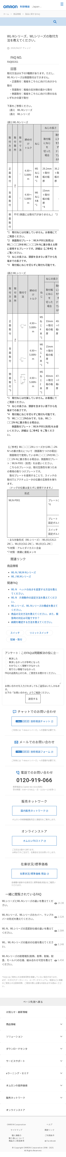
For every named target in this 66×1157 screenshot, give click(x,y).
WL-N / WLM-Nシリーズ (23, 572)
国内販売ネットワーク (33, 810)
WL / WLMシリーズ (21, 576)
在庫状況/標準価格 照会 (33, 873)
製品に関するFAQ (32, 14)
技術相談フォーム (40, 751)
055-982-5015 (31, 786)
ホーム (6, 14)
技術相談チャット (40, 721)
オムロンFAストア (33, 840)
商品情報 (17, 14)
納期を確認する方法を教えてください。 (32, 622)
